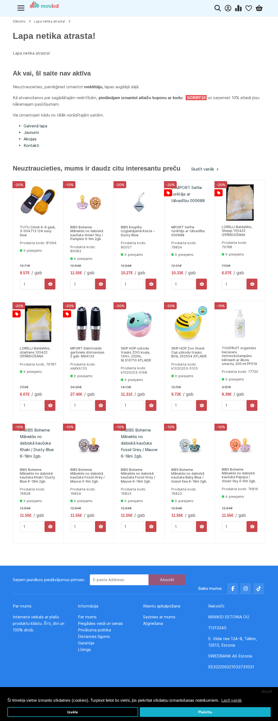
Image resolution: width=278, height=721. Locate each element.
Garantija (86, 643)
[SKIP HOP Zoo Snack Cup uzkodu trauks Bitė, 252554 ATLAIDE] (189, 324)
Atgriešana (153, 623)
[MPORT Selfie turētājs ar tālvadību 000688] (189, 202)
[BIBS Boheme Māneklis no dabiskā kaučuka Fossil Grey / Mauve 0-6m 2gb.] (88, 445)
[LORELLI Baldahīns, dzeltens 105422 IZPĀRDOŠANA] (38, 324)
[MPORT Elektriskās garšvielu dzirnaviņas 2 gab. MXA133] (88, 324)
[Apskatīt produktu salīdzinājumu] (239, 8)
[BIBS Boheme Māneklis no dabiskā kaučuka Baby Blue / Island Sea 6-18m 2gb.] (189, 445)
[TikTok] (258, 588)
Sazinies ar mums (159, 616)
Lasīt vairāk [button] (231, 700)
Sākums (19, 21)
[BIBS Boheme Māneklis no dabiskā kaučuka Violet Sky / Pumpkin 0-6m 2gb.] (88, 202)
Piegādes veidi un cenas (100, 623)
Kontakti (31, 145)
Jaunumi (31, 132)
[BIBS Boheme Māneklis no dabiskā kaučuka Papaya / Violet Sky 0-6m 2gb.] (240, 445)
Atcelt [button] (266, 691)
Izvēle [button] (72, 712)
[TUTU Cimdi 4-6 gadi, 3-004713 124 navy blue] (38, 202)
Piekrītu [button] (205, 712)
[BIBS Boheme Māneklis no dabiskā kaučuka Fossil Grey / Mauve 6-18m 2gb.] (139, 445)
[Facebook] (232, 588)
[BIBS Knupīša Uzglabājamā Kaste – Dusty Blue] (139, 202)
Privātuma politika (95, 629)
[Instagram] (245, 588)
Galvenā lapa (35, 125)
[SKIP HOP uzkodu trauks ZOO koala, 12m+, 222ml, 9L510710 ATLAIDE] (139, 324)
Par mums (87, 616)
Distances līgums (94, 636)
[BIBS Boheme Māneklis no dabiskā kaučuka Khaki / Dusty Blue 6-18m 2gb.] (38, 445)
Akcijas (30, 138)
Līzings (84, 649)
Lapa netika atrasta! (49, 21)
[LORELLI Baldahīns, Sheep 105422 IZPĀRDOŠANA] (240, 202)
